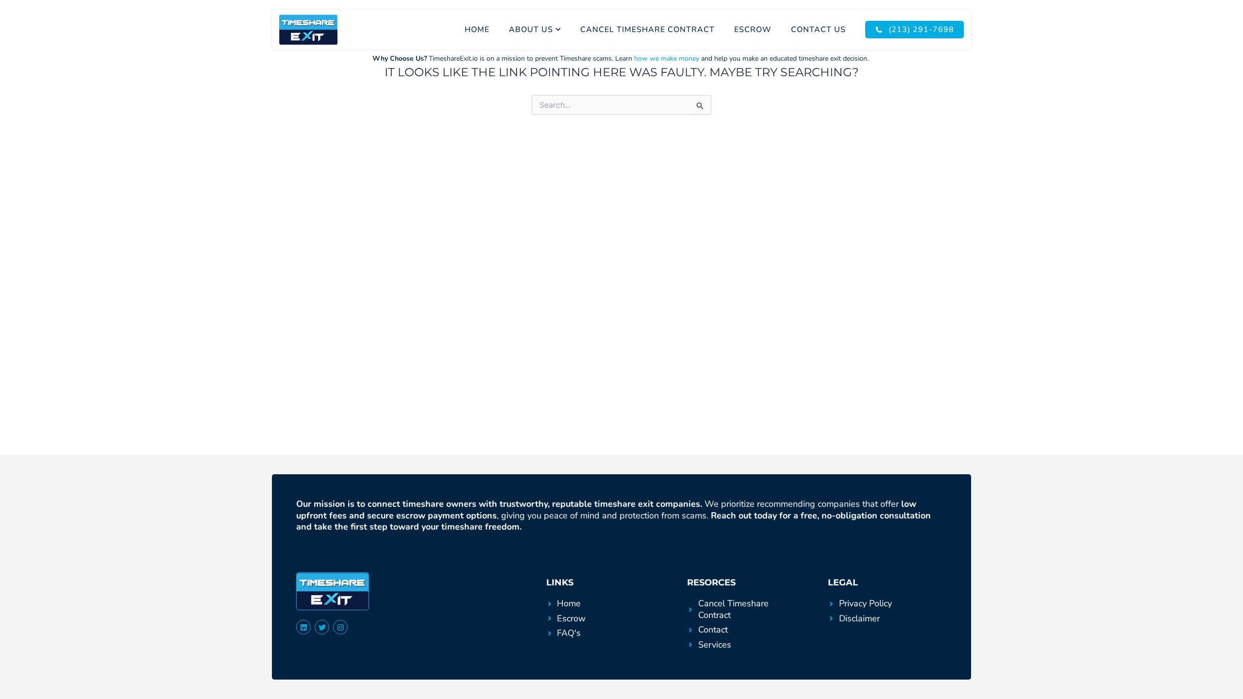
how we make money (666, 58)
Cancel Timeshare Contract (647, 29)
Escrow (753, 29)
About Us (531, 29)
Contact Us (818, 29)
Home (477, 29)
